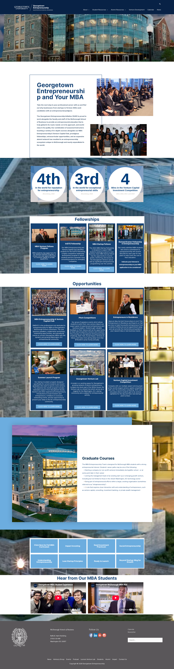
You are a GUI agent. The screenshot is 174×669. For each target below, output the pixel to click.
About (85, 10)
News (159, 10)
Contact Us (123, 659)
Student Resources (99, 10)
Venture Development (136, 10)
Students (100, 659)
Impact (114, 659)
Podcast (76, 659)
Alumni (107, 659)
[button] (119, 4)
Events (68, 659)
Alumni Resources (117, 10)
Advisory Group (58, 659)
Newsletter (132, 632)
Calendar (151, 10)
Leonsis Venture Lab (88, 659)
